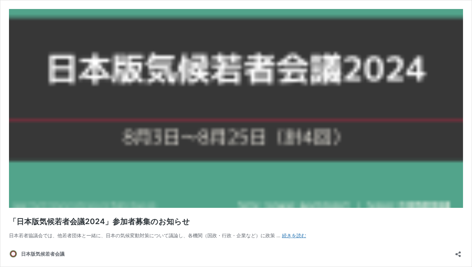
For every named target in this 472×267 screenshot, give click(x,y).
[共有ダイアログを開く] (458, 252)
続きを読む (294, 235)
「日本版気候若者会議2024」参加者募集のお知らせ (99, 221)
